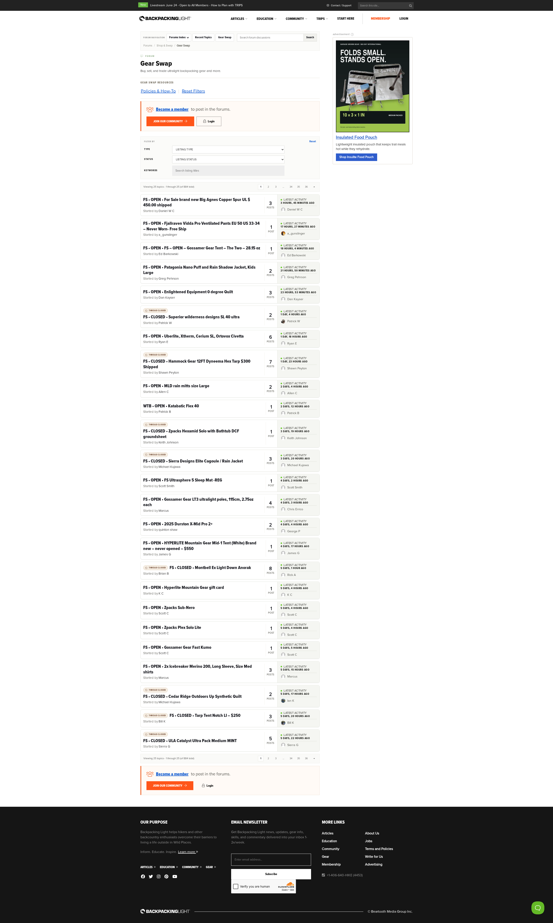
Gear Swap (224, 37)
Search (310, 37)
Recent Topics (203, 37)
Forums (147, 45)
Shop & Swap (165, 45)
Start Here (345, 18)
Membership (380, 18)
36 (306, 186)
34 (291, 186)
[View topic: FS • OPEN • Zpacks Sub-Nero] (209, 610)
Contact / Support (340, 5)
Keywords (150, 170)
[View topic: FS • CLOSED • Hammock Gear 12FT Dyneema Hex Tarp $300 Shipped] (209, 363)
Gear (209, 867)
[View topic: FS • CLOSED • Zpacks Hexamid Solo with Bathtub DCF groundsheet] (209, 433)
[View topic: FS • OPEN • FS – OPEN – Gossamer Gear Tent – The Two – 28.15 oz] (209, 251)
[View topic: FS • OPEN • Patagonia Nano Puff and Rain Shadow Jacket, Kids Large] (209, 272)
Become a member (172, 109)
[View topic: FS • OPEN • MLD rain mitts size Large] (209, 388)
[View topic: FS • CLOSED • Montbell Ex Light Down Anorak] (209, 570)
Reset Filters (193, 91)
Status (148, 159)
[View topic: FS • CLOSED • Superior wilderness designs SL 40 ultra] (209, 317)
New (143, 4)
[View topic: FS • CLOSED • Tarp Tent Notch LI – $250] (209, 718)
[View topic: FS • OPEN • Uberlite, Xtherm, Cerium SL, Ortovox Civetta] (209, 339)
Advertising (373, 864)
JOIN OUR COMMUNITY (168, 121)
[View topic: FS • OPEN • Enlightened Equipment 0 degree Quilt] (209, 294)
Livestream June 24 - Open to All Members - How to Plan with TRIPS (196, 5)
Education (265, 19)
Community (295, 19)
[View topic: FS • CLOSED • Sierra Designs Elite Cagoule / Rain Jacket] (209, 461)
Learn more (187, 852)
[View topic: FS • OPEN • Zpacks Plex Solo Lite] (209, 630)
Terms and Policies (379, 849)
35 (298, 186)
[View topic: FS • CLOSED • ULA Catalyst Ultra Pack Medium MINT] (209, 740)
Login (403, 18)
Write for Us (374, 856)
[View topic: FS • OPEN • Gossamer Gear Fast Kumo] (209, 650)
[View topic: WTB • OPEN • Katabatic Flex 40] (209, 408)
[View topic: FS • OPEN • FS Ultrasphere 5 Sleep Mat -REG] (209, 482)
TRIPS (320, 19)
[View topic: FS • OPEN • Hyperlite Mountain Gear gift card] (209, 590)
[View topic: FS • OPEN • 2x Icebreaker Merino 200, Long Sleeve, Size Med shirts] (209, 671)
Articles (237, 19)
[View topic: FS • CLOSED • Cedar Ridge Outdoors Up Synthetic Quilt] (209, 696)
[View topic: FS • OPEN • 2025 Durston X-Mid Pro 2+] (209, 526)
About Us (372, 833)
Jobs (368, 841)
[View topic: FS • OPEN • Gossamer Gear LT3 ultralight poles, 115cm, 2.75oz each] (209, 504)
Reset (312, 141)
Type (147, 149)
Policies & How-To (158, 91)
